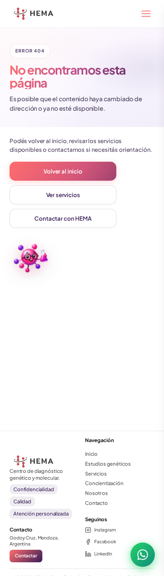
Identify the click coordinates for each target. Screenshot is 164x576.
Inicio (91, 454)
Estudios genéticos (108, 464)
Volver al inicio (62, 171)
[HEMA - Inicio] (19, 14)
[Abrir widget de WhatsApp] (142, 555)
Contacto (96, 503)
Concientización (104, 483)
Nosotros (96, 493)
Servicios (96, 474)
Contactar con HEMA (62, 218)
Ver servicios (63, 194)
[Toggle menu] (146, 13)
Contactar (26, 555)
